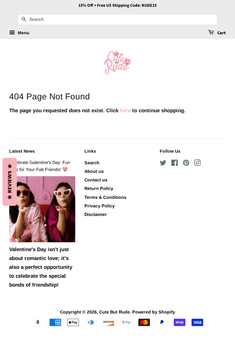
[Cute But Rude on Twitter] (163, 164)
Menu (23, 32)
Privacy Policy (99, 205)
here (125, 110)
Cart (221, 33)
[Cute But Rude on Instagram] (197, 164)
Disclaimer (95, 214)
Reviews (9, 182)
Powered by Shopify (153, 312)
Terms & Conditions (105, 197)
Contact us (95, 179)
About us (94, 171)
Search (91, 162)
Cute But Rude (114, 312)
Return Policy (98, 188)
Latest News (22, 151)
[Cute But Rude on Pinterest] (186, 164)
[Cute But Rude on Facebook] (174, 164)
